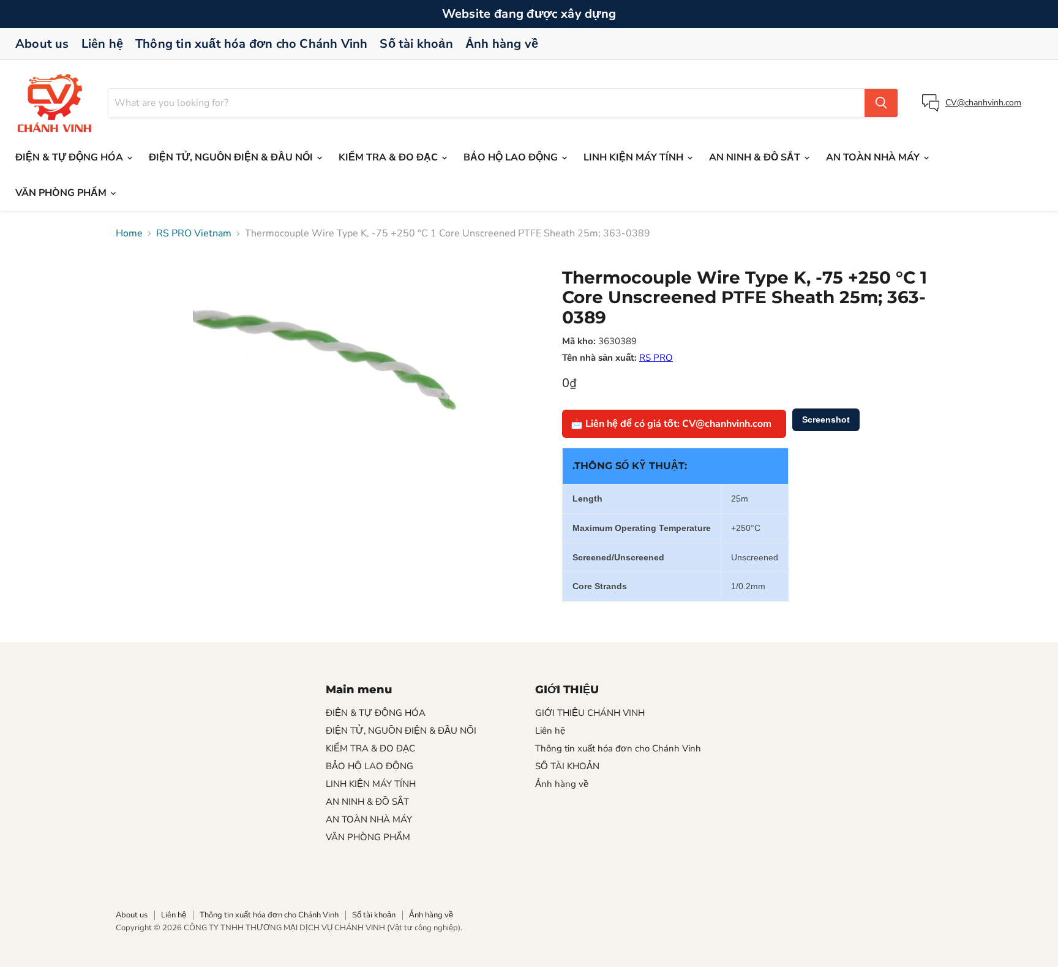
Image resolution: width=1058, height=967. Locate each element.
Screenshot (826, 419)
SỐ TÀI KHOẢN (567, 766)
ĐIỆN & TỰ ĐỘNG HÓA (70, 157)
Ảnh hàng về (501, 44)
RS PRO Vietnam (193, 233)
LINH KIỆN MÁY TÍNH (634, 157)
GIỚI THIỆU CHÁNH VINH (590, 713)
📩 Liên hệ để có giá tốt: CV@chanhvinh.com (671, 424)
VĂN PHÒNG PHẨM (62, 193)
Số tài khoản (416, 44)
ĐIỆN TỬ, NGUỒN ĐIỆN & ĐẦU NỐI (232, 157)
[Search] (881, 103)
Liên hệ (102, 44)
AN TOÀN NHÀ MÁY (874, 157)
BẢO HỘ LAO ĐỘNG (511, 157)
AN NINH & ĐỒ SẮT (756, 157)
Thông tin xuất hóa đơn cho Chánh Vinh (251, 44)
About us (42, 44)
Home (129, 233)
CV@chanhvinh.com (983, 102)
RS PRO (656, 358)
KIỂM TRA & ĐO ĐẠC (389, 157)
